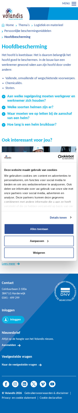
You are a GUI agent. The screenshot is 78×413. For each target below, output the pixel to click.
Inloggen (15, 319)
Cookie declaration (51, 398)
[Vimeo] (43, 384)
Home (10, 25)
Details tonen (58, 217)
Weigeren (39, 252)
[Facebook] (6, 384)
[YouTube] (52, 384)
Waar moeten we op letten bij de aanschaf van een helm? (39, 116)
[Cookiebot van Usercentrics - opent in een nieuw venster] (58, 157)
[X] (34, 384)
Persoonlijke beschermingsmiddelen (27, 31)
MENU (66, 3)
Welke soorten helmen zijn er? (30, 107)
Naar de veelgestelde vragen (19, 364)
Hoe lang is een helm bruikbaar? (31, 124)
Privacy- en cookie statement (19, 398)
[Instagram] (15, 384)
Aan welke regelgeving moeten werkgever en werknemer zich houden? (41, 99)
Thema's (24, 25)
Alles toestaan (39, 229)
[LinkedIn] (24, 384)
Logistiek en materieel (48, 25)
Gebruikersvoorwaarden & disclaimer (46, 393)
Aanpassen (37, 240)
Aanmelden (9, 345)
